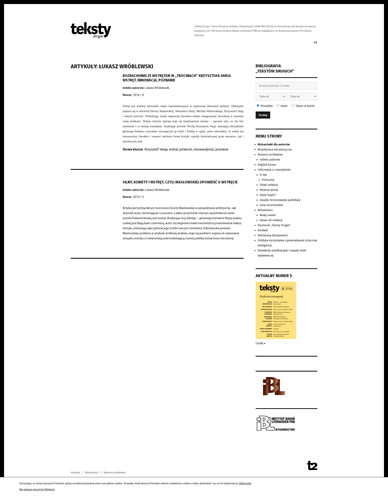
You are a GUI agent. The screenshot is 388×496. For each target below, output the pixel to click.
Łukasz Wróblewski (157, 87)
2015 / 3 (138, 197)
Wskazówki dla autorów (274, 144)
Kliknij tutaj (245, 483)
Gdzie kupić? (268, 195)
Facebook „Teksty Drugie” (274, 225)
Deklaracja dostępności (273, 235)
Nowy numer (268, 215)
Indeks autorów (270, 159)
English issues (267, 164)
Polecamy (268, 180)
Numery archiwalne (270, 154)
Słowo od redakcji (271, 220)
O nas (263, 175)
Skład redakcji (269, 185)
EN (315, 42)
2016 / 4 (138, 95)
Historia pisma (269, 190)
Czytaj (260, 343)
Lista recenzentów (271, 205)
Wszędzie (266, 106)
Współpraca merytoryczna (275, 149)
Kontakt (263, 230)
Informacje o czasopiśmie (274, 169)
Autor (284, 106)
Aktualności (265, 210)
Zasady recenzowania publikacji (280, 200)
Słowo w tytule (305, 106)
